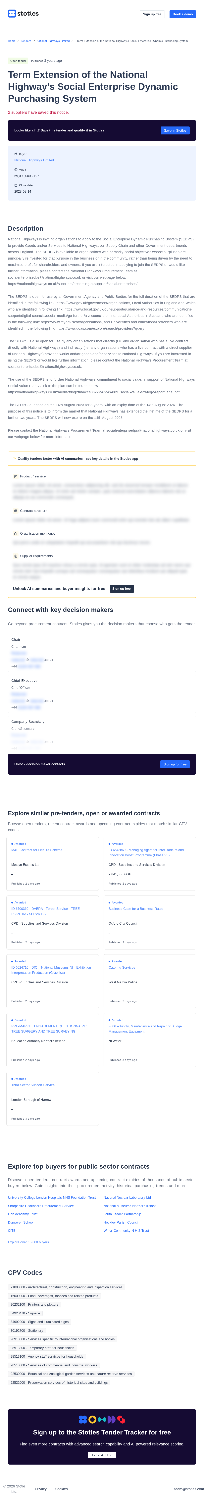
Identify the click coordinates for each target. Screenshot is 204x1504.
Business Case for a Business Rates (136, 909)
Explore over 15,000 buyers (28, 1242)
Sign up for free (175, 764)
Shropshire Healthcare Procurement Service (41, 1206)
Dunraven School (20, 1222)
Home (12, 40)
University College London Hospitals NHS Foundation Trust (52, 1197)
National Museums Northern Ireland (130, 1206)
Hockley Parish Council (121, 1222)
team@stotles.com (189, 1489)
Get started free (102, 1455)
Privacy (41, 1489)
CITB (12, 1231)
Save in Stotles (175, 130)
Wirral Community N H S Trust (126, 1231)
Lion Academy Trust (22, 1214)
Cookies (61, 1489)
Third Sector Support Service (33, 1085)
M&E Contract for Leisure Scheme (36, 850)
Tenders (26, 40)
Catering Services (122, 967)
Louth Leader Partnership (122, 1214)
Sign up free (152, 14)
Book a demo (183, 14)
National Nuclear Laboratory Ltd (127, 1197)
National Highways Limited (53, 40)
